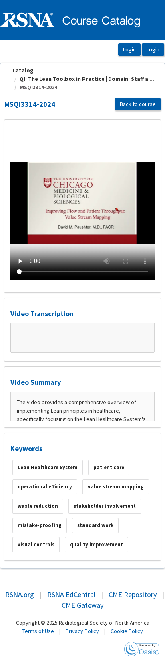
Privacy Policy (82, 631)
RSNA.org (19, 594)
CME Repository (133, 594)
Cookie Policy (127, 631)
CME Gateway (82, 605)
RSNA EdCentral (71, 594)
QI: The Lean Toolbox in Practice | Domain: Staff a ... (87, 78)
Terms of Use (38, 631)
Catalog (23, 70)
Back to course (138, 104)
